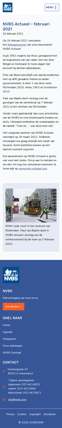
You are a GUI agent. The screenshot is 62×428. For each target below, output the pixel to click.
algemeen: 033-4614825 (24, 384)
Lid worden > (13, 306)
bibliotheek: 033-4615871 (24, 393)
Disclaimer (50, 414)
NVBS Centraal (12, 353)
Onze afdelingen (12, 346)
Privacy (10, 414)
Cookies (22, 414)
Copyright (35, 414)
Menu (50, 7)
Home (6, 325)
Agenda (7, 332)
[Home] (7, 7)
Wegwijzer (9, 339)
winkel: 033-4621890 (22, 388)
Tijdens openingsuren (21, 380)
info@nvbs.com (17, 400)
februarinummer (17, 45)
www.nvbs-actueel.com (33, 168)
